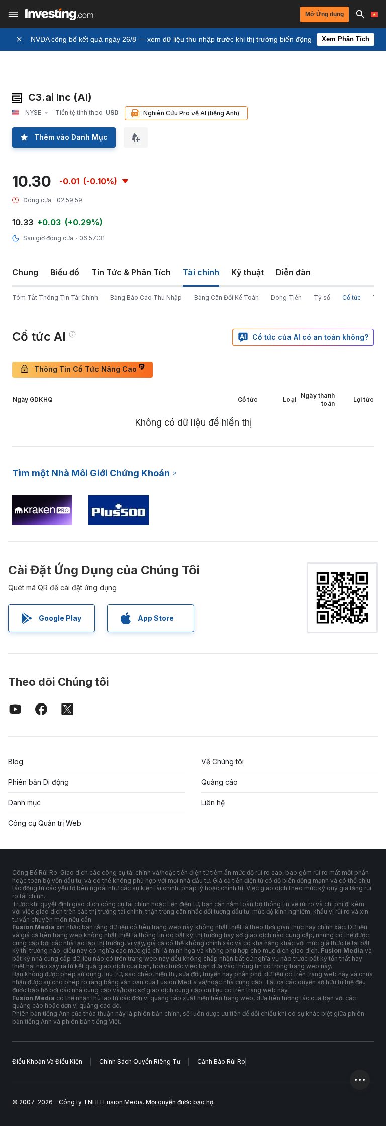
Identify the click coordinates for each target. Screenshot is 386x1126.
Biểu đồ (64, 272)
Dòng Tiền (286, 297)
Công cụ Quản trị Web (44, 823)
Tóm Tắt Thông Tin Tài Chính (55, 297)
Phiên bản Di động (38, 782)
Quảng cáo (219, 782)
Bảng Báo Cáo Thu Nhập (146, 297)
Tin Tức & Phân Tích (131, 272)
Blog (15, 761)
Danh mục (24, 802)
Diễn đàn (293, 272)
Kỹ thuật (247, 272)
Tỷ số (322, 297)
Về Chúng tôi (222, 761)
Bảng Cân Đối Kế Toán (226, 297)
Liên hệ (213, 802)
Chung (25, 272)
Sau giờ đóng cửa (48, 238)
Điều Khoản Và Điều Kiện (47, 1061)
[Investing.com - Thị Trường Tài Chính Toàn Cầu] (59, 14)
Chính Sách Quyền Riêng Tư (139, 1061)
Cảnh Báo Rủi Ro (221, 1061)
